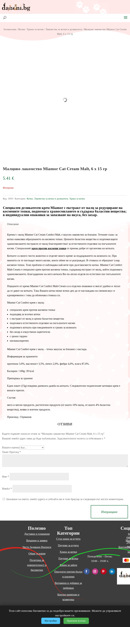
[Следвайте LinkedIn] (112, 571)
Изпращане (109, 512)
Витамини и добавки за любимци (68, 585)
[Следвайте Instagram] (95, 571)
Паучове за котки (68, 558)
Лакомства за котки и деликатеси (64, 29)
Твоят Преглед (11, 452)
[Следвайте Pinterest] (104, 571)
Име (5, 476)
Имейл (7, 488)
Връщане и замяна (36, 540)
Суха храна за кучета (68, 538)
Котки (21, 29)
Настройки (51, 620)
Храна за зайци (68, 565)
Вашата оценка (10, 447)
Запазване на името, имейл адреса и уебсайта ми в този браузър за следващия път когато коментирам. (65, 499)
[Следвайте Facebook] (87, 571)
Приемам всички (76, 620)
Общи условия (36, 553)
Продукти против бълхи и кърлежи (68, 574)
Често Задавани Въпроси (37, 547)
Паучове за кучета (68, 545)
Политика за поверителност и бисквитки (37, 565)
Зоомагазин (9, 29)
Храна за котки (35, 29)
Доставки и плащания (37, 533)
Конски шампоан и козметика (68, 597)
